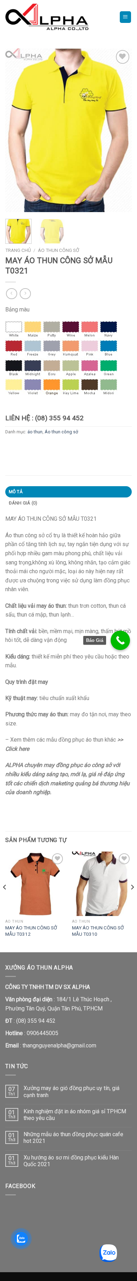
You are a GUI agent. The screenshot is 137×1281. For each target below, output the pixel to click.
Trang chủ (18, 250)
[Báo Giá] (120, 640)
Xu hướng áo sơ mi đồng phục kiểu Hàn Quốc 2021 (71, 1161)
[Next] (120, 130)
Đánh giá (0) (23, 503)
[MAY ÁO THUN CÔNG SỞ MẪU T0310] (102, 884)
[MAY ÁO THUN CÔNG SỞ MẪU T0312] (35, 884)
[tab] (68, 491)
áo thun (35, 431)
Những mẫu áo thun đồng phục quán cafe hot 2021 (73, 1137)
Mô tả (15, 491)
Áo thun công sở (58, 250)
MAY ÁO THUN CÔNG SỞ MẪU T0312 (31, 931)
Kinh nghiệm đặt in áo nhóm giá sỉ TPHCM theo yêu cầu (75, 1114)
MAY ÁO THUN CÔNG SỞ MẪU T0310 (98, 931)
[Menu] (125, 17)
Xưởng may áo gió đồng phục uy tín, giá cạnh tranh (71, 1091)
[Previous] (16, 130)
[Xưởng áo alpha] (57, 17)
